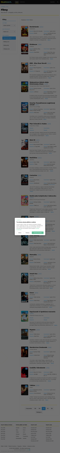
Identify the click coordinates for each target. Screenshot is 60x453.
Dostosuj (27, 232)
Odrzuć (19, 232)
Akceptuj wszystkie (38, 232)
